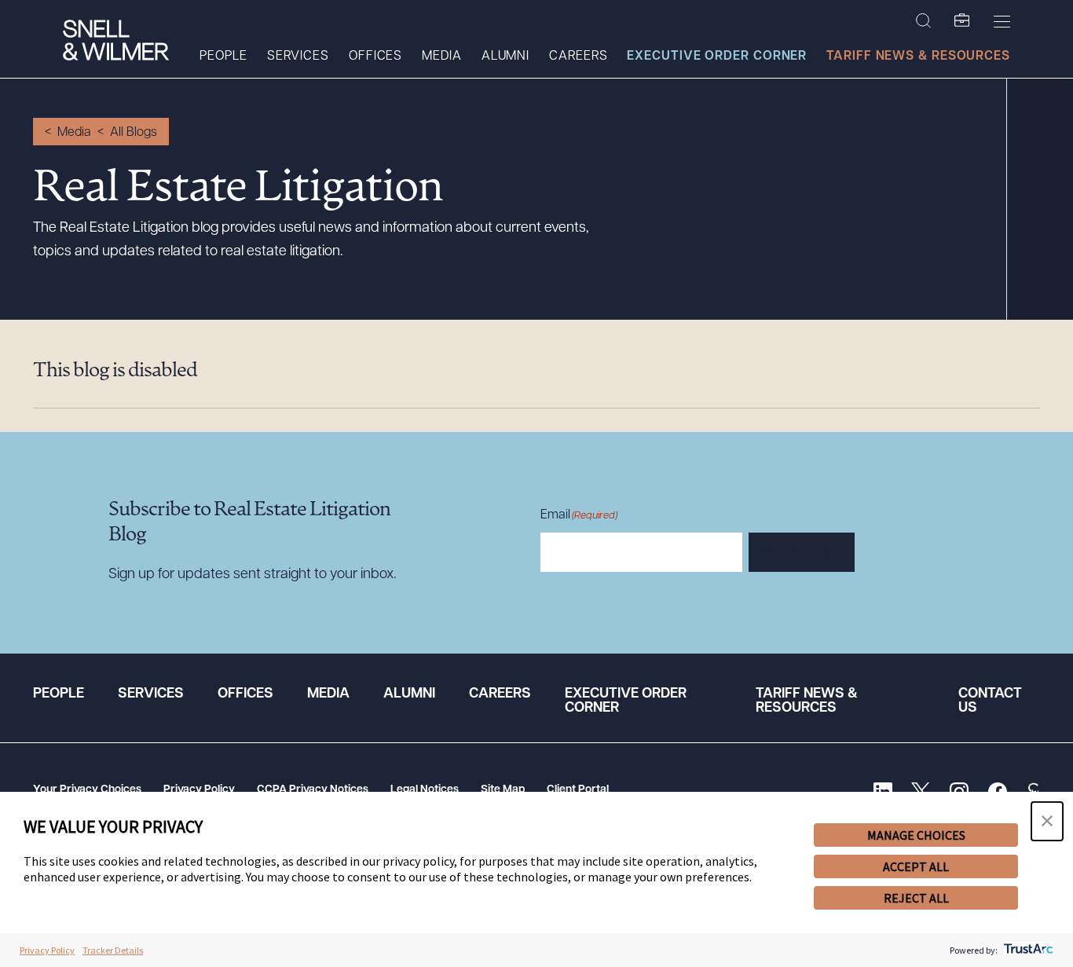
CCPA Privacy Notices (312, 790)
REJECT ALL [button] (916, 898)
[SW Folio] (962, 21)
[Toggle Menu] (1002, 21)
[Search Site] (923, 21)
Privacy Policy (199, 790)
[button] (1047, 821)
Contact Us (990, 701)
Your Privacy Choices (87, 790)
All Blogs (133, 132)
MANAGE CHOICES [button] (916, 835)
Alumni (505, 56)
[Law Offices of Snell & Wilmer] (116, 42)
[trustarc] (1027, 950)
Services (298, 56)
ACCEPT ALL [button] (916, 866)
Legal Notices (424, 790)
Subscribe (801, 553)
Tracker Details (112, 950)
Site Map (503, 790)
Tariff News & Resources (918, 56)
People (223, 56)
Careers (578, 56)
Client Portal (578, 790)
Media (442, 56)
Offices (375, 56)
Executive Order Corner (717, 56)
